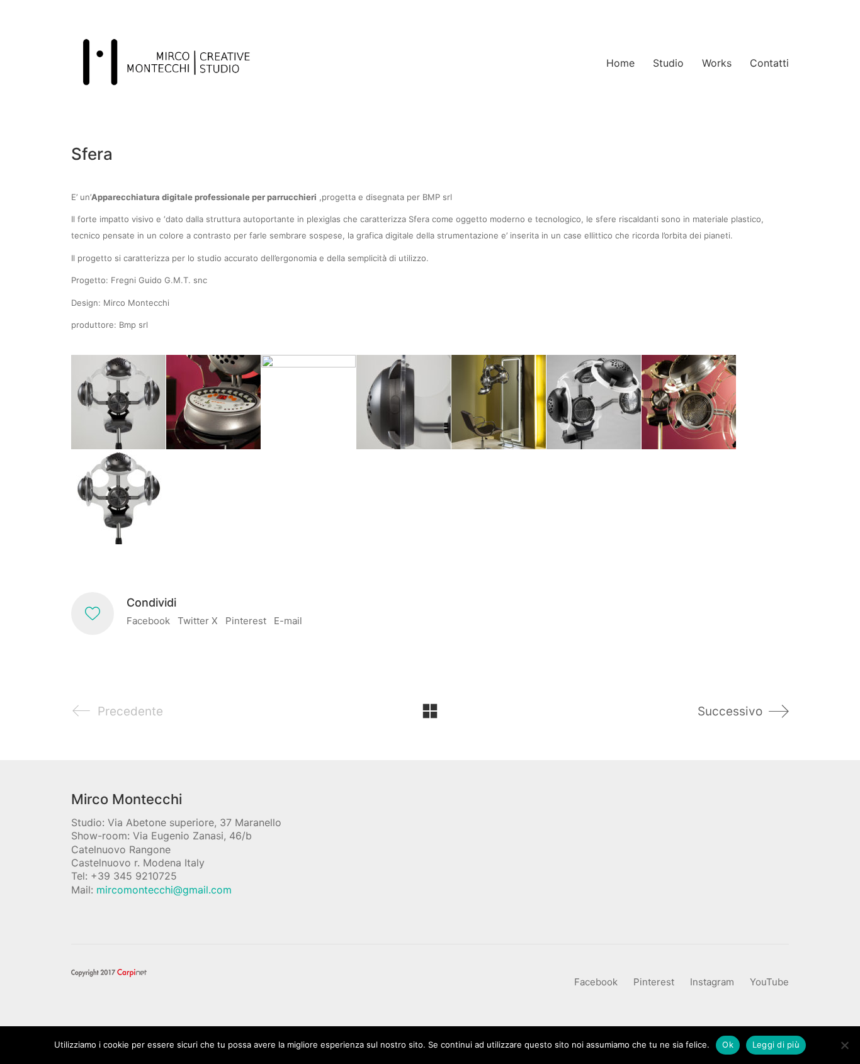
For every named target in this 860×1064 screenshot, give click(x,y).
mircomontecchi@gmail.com (164, 889)
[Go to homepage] (165, 63)
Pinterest (245, 621)
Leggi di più (776, 1044)
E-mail (288, 621)
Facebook (148, 621)
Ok (727, 1044)
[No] (844, 1045)
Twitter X (198, 621)
